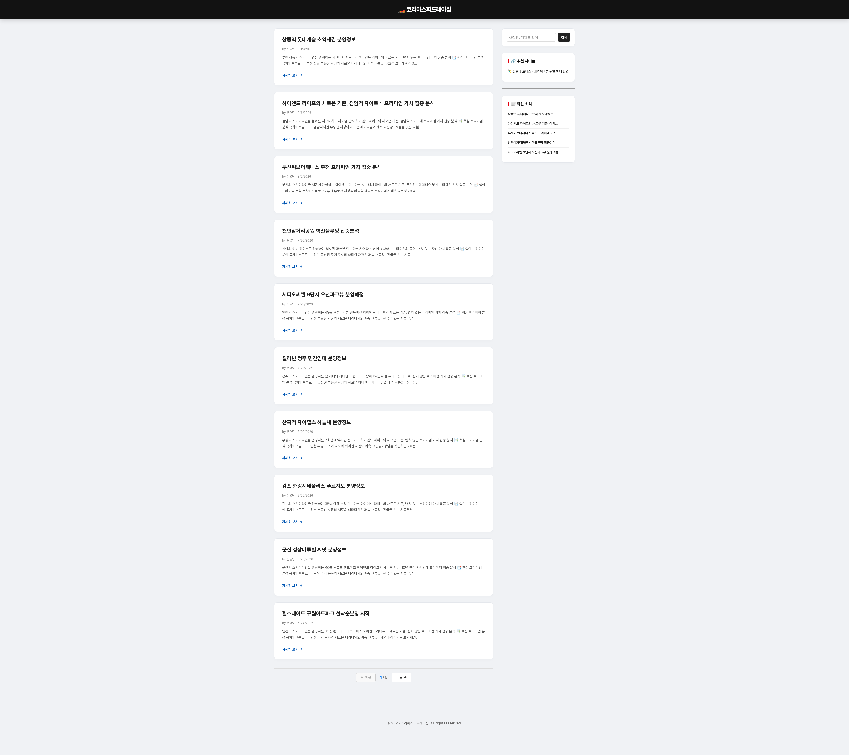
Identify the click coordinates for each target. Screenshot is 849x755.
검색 (564, 37)
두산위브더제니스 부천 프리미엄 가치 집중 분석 (332, 167)
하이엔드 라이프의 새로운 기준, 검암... (533, 124)
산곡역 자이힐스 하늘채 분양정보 (316, 422)
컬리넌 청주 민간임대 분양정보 (314, 358)
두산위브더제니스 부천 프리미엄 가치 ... (534, 133)
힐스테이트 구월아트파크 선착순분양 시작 (326, 613)
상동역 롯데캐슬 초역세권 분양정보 (319, 39)
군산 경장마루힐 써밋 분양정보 (314, 549)
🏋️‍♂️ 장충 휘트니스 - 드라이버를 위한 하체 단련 (538, 71)
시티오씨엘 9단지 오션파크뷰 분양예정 (323, 294)
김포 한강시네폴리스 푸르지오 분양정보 (323, 486)
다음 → (401, 677)
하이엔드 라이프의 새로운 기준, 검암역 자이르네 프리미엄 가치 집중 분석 (358, 103)
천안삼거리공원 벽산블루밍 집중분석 (320, 231)
